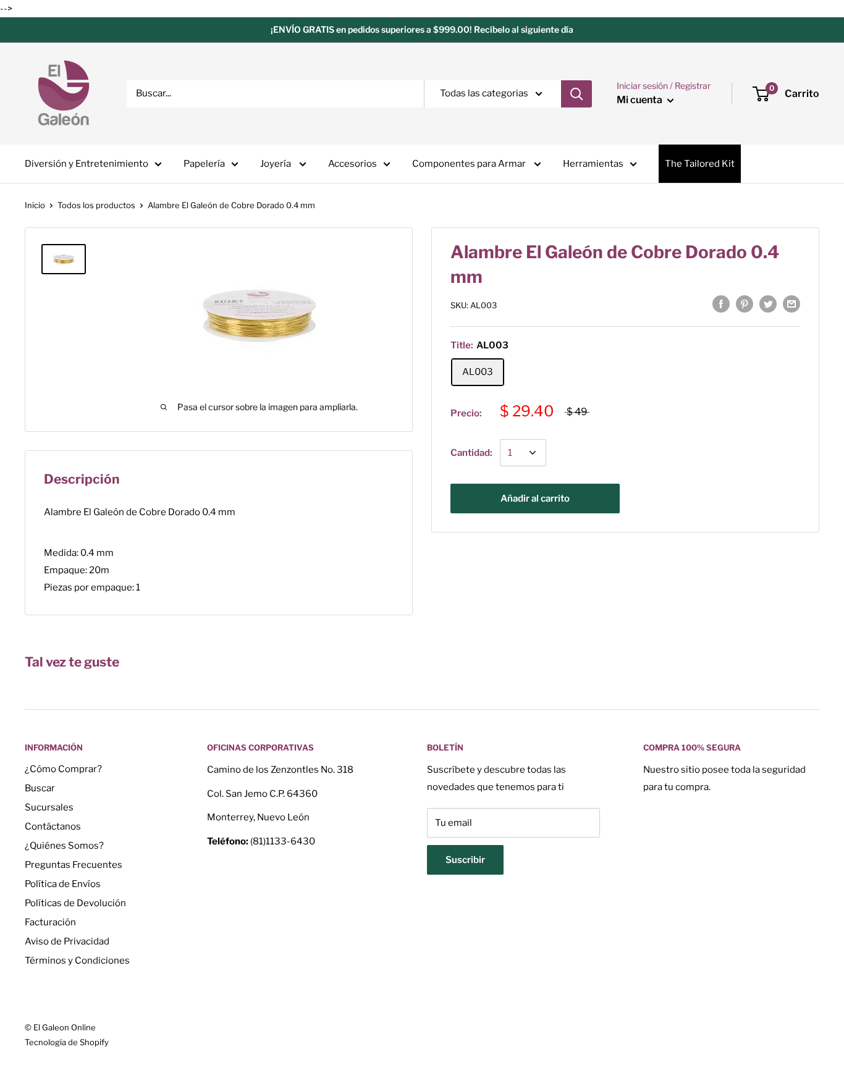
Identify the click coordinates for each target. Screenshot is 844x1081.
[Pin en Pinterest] (744, 304)
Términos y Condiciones (77, 960)
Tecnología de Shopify (67, 1042)
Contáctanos (53, 826)
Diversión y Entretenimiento (86, 163)
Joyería (276, 163)
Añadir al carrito (535, 498)
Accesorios (352, 163)
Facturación (50, 922)
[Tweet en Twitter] (768, 304)
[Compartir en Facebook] (721, 304)
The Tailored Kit (700, 163)
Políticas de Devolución (75, 903)
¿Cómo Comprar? (63, 769)
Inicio (35, 205)
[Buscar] (576, 93)
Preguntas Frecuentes (73, 864)
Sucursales (49, 807)
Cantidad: (471, 452)
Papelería (204, 163)
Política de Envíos (63, 884)
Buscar (40, 788)
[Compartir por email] (791, 304)
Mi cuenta (640, 100)
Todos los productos (96, 205)
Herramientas (593, 163)
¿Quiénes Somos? (64, 845)
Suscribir (465, 859)
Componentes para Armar (470, 163)
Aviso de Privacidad (67, 941)
